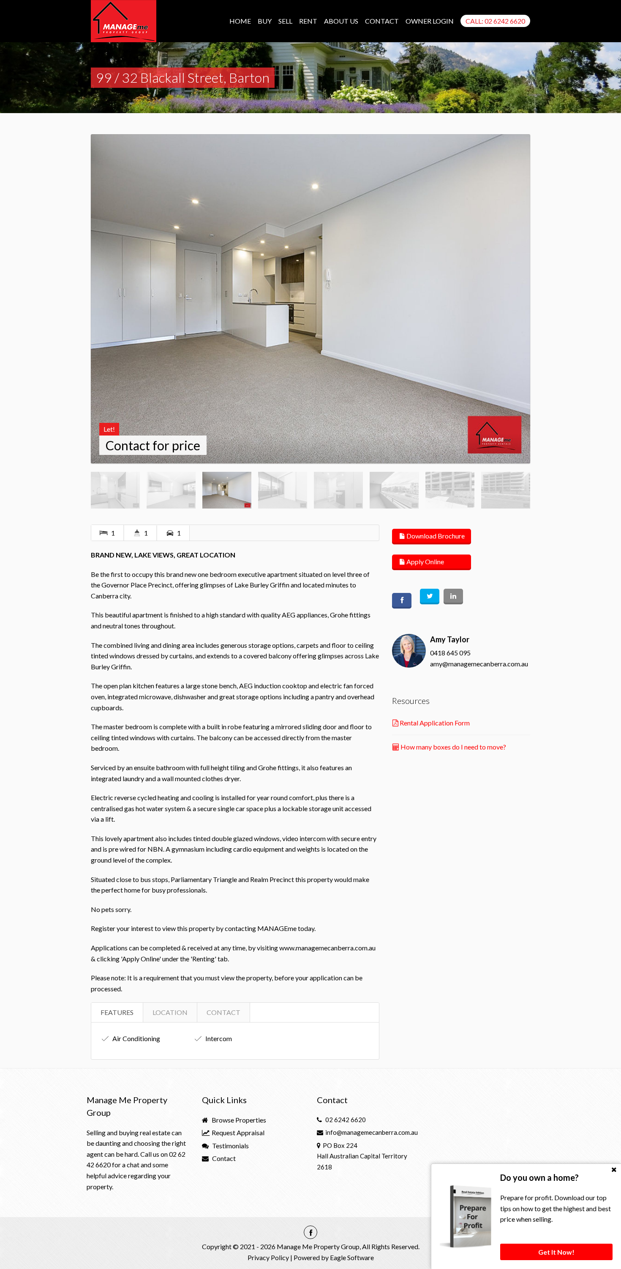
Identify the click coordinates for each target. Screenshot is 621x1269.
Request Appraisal (237, 1132)
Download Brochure (435, 536)
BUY (265, 21)
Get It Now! (556, 1252)
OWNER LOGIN (430, 21)
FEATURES (117, 1012)
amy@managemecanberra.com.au (479, 664)
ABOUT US (341, 21)
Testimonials (230, 1146)
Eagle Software (352, 1257)
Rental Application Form (434, 723)
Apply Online (424, 561)
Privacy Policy (268, 1257)
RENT (308, 21)
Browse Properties (238, 1120)
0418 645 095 (450, 653)
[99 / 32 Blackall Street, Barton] (310, 298)
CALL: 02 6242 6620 (495, 21)
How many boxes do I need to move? (452, 747)
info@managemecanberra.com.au (371, 1132)
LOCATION (170, 1012)
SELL (285, 21)
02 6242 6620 (345, 1119)
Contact (223, 1158)
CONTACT (382, 21)
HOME (240, 21)
